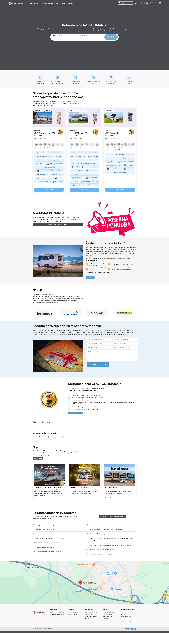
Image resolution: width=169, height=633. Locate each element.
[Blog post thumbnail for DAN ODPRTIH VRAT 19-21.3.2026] (49, 475)
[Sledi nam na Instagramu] (138, 3)
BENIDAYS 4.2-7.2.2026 (80, 488)
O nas (63, 3)
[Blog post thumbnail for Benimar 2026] (119, 475)
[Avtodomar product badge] (62, 132)
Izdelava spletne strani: (43, 629)
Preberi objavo (38, 498)
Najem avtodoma (34, 3)
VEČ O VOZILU (49, 190)
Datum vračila (83, 35)
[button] (147, 3)
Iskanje (111, 37)
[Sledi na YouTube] (144, 3)
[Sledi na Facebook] (135, 3)
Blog (57, 3)
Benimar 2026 (111, 488)
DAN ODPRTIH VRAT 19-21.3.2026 (49, 488)
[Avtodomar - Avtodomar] (16, 3)
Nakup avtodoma (47, 3)
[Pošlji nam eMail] (141, 3)
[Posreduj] (119, 3)
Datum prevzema (57, 35)
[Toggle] (34, 525)
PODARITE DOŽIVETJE (98, 365)
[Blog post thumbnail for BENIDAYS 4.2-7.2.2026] (84, 475)
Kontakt (70, 3)
